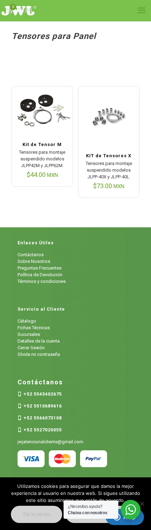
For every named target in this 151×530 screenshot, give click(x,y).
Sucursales (29, 334)
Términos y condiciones (42, 281)
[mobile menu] (141, 10)
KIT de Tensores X (108, 155)
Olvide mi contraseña (39, 354)
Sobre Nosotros (34, 261)
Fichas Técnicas (34, 327)
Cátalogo (27, 321)
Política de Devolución (40, 274)
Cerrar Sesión (31, 347)
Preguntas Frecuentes (39, 268)
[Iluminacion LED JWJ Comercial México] (75, 10)
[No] (142, 503)
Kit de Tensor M (42, 144)
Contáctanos (31, 254)
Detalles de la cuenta (39, 341)
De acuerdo (36, 514)
